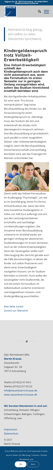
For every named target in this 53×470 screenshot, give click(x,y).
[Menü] (45, 11)
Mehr (33, 464)
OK (20, 464)
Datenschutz (11, 433)
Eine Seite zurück (13, 306)
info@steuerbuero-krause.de (20, 390)
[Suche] (38, 11)
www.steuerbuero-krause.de (20, 394)
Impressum (10, 429)
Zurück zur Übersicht (16, 310)
